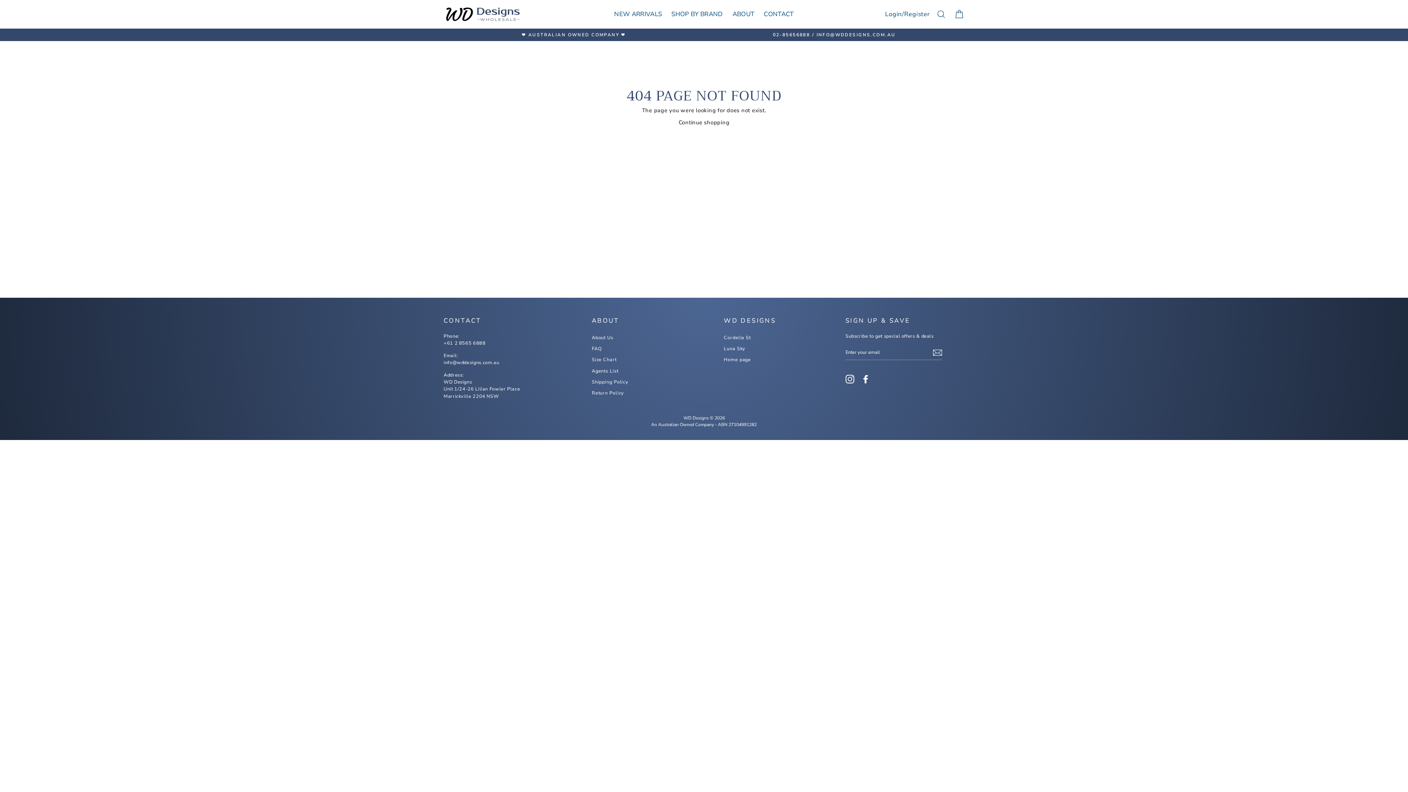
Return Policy (608, 393)
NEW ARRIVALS (638, 14)
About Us (602, 337)
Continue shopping (704, 122)
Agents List (605, 371)
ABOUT (744, 14)
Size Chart (604, 359)
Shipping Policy (610, 382)
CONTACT (778, 14)
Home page (737, 359)
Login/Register (907, 14)
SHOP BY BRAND (697, 14)
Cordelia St (737, 337)
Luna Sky (734, 348)
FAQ (597, 348)
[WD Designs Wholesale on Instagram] (850, 379)
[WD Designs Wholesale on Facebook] (865, 379)
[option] (574, 35)
